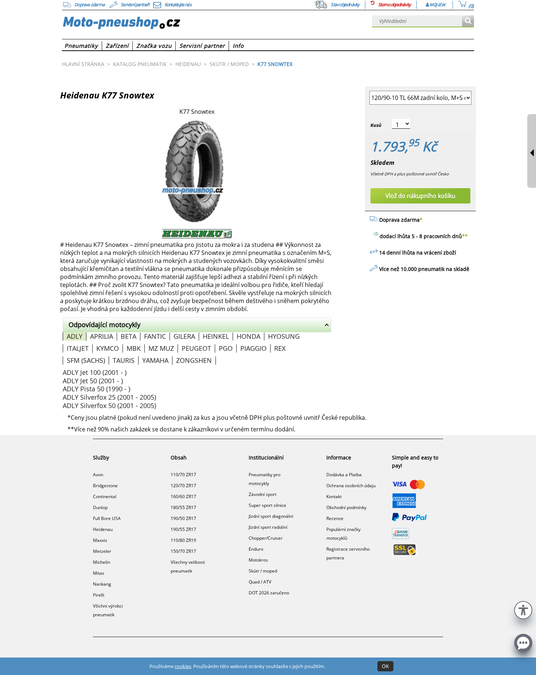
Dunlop (100, 507)
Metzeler (102, 551)
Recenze (334, 518)
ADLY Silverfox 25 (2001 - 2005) (109, 397)
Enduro (256, 549)
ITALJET (78, 348)
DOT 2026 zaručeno (269, 593)
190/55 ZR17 (183, 529)
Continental (104, 496)
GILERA (184, 336)
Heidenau (103, 529)
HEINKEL (216, 336)
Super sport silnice (267, 505)
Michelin (101, 562)
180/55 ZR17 (183, 507)
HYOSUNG (284, 336)
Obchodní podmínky (346, 507)
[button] (523, 609)
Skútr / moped (263, 571)
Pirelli (98, 595)
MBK (134, 348)
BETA (128, 336)
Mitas (98, 573)
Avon (98, 475)
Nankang (102, 584)
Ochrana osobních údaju (351, 485)
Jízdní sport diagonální (271, 516)
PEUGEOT (196, 348)
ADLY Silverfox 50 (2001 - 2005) (109, 405)
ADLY (74, 336)
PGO (226, 348)
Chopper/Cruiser (266, 538)
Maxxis (100, 540)
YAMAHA (155, 360)
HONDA (248, 336)
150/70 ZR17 (183, 551)
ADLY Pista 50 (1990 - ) (96, 388)
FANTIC (155, 336)
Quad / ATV (260, 582)
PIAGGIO (253, 348)
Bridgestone (105, 485)
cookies (183, 666)
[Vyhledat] (468, 21)
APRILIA (101, 336)
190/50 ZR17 (183, 518)
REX (280, 348)
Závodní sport (262, 494)
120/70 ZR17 (183, 485)
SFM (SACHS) (86, 360)
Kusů (375, 125)
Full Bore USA (107, 518)
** (465, 236)
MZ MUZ (161, 348)
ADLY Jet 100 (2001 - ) (95, 372)
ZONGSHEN (194, 360)
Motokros (258, 560)
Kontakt (334, 496)
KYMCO (107, 348)
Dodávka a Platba (344, 475)
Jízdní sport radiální (268, 527)
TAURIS (124, 360)
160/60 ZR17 (183, 496)
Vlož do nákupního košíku (420, 196)
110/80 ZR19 (183, 540)
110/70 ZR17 (183, 475)
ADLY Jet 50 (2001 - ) (93, 380)
